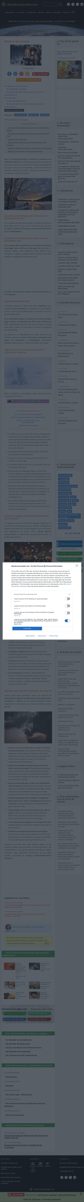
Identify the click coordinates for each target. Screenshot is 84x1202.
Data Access (42, 636)
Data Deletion (30, 636)
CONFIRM (27, 628)
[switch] (67, 598)
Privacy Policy (53, 636)
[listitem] (42, 594)
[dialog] (42, 601)
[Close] (77, 566)
